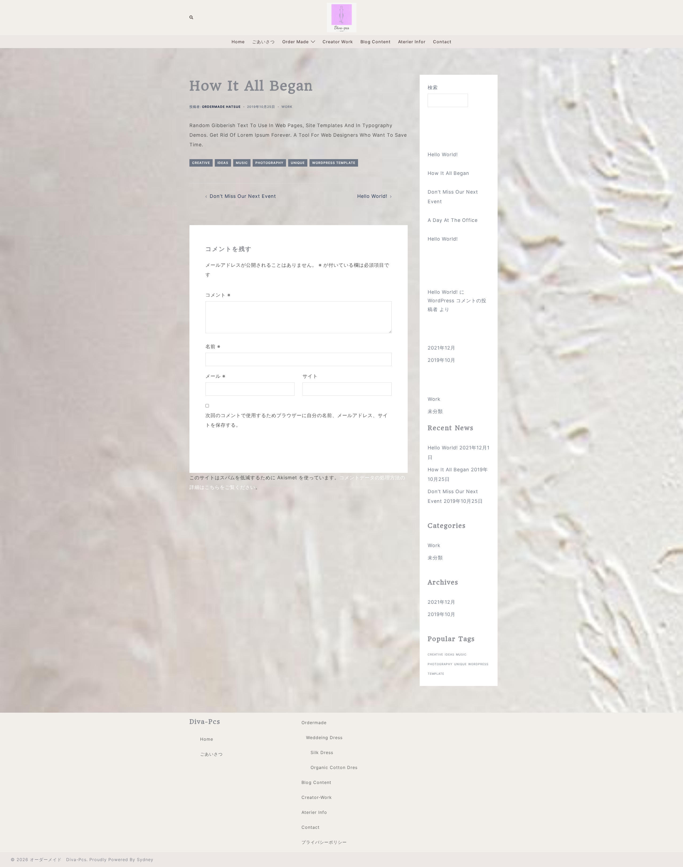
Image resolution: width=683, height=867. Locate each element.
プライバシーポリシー (324, 842)
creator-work (316, 797)
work (286, 107)
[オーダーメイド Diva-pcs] (341, 17)
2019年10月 (441, 360)
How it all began (448, 173)
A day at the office (453, 220)
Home (238, 41)
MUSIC (242, 163)
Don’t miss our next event (243, 196)
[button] (191, 17)
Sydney (145, 859)
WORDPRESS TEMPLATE (333, 163)
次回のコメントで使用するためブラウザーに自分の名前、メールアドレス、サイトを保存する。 (296, 420)
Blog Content (375, 41)
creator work (338, 41)
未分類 (435, 411)
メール (215, 376)
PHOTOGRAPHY (269, 163)
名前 (212, 346)
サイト (310, 376)
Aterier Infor (412, 41)
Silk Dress (322, 752)
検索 (433, 87)
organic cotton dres (334, 767)
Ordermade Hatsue (221, 107)
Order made (295, 41)
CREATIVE (201, 163)
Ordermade (314, 722)
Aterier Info (314, 812)
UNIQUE (298, 163)
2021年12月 (441, 348)
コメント (218, 295)
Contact (442, 41)
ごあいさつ (263, 41)
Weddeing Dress (324, 737)
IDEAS (222, 163)
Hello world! (372, 196)
